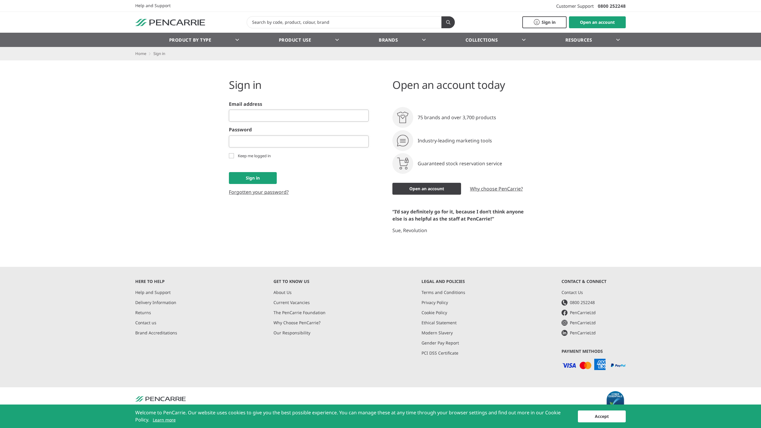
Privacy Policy (435, 302)
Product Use (295, 40)
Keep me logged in (254, 155)
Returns (143, 312)
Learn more (164, 420)
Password (240, 129)
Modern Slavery (437, 333)
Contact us (145, 322)
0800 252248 (612, 6)
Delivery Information (155, 302)
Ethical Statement (439, 322)
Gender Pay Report (440, 343)
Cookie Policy (434, 312)
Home (140, 53)
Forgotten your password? (259, 192)
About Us (282, 292)
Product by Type (190, 40)
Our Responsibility (291, 333)
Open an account (426, 188)
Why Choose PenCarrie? (296, 322)
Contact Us (572, 292)
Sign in (253, 178)
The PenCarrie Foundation (299, 312)
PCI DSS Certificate (440, 353)
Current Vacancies (291, 302)
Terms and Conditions (443, 292)
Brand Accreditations (156, 333)
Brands (388, 40)
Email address (245, 104)
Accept (602, 416)
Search (448, 22)
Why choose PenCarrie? (496, 188)
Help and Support (153, 6)
